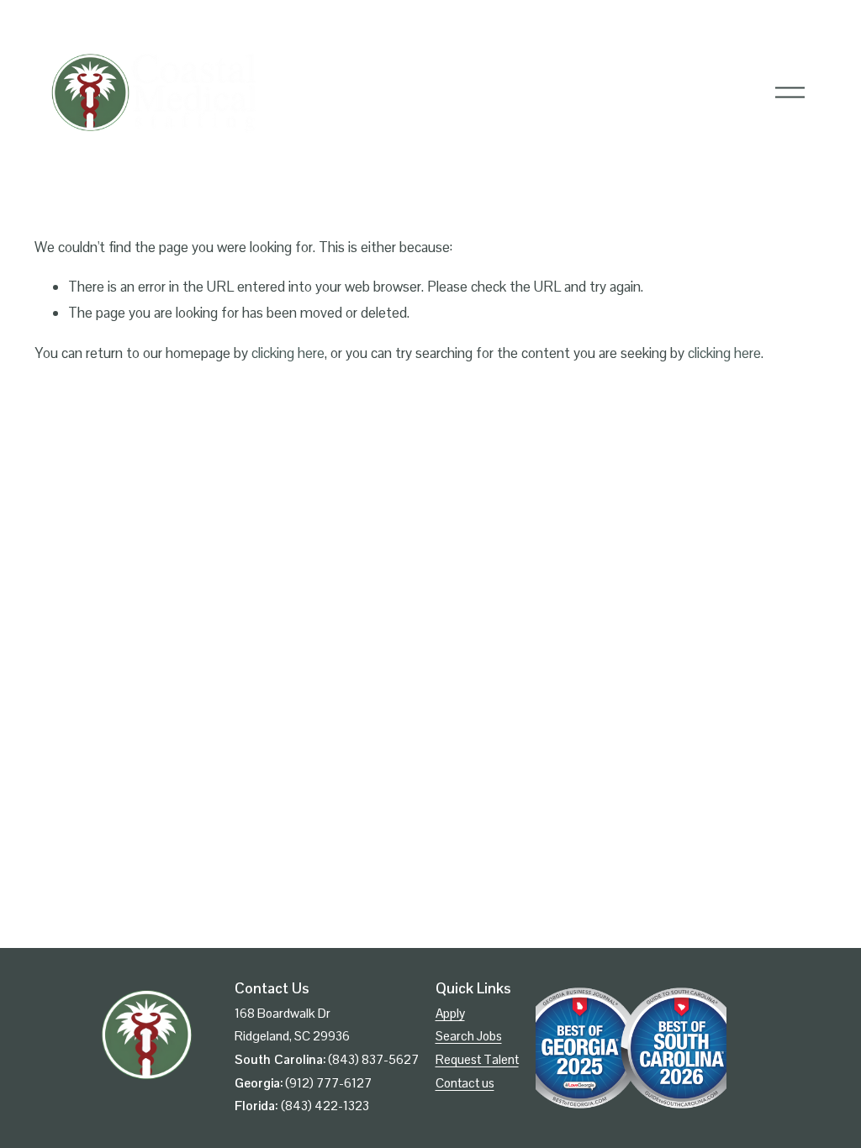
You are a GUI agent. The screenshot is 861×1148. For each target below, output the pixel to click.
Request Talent (477, 1059)
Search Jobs (469, 1036)
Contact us (465, 1083)
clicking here (288, 353)
